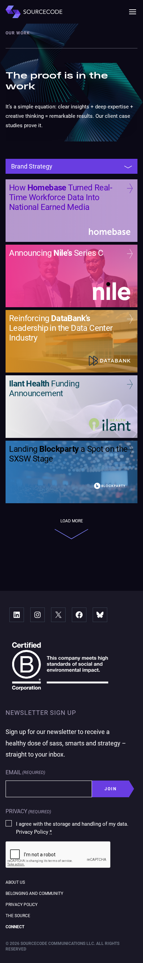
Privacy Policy (21, 904)
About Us (15, 882)
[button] (132, 11)
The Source (18, 915)
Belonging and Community (34, 893)
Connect (15, 926)
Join (110, 788)
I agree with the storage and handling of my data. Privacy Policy (72, 828)
